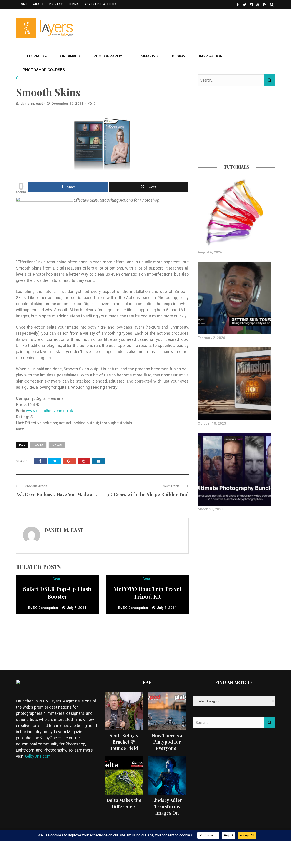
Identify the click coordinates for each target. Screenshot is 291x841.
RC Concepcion (45, 608)
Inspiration (211, 56)
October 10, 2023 (212, 423)
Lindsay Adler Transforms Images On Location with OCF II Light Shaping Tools (167, 816)
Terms (73, 4)
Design (179, 56)
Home (23, 4)
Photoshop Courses (44, 69)
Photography (107, 56)
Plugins (38, 444)
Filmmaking (147, 56)
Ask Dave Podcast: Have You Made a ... (56, 494)
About (38, 4)
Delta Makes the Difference (123, 803)
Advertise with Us (101, 4)
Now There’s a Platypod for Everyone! (167, 741)
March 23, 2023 (210, 509)
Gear (20, 78)
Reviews (56, 444)
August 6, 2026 (210, 252)
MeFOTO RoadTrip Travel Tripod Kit (147, 592)
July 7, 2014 (76, 608)
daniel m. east (31, 103)
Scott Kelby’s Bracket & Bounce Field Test (123, 744)
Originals (70, 56)
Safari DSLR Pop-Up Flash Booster (57, 592)
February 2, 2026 (211, 338)
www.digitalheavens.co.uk (49, 410)
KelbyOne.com (37, 756)
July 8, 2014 (166, 608)
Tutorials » (35, 56)
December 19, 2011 (68, 103)
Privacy (56, 4)
